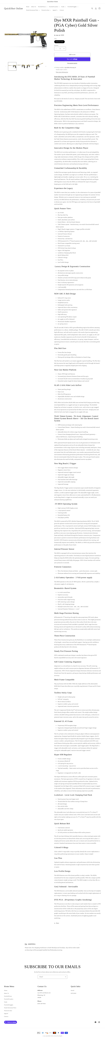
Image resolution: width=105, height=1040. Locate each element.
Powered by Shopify (58, 1036)
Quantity (56, 45)
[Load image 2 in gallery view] (21, 66)
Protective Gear (8, 1010)
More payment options (72, 63)
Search (72, 990)
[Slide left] (6, 66)
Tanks (5, 1002)
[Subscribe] (65, 977)
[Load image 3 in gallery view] (30, 66)
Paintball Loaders (8, 999)
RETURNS (73, 993)
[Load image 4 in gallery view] (39, 66)
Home (5, 990)
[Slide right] (46, 66)
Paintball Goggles (8, 1005)
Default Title (59, 41)
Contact (6, 1016)
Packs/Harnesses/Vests (10, 1008)
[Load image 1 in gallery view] (12, 66)
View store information (62, 72)
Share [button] (57, 923)
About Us (6, 993)
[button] (42, 6)
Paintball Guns (8, 996)
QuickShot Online (50, 1036)
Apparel (6, 1013)
